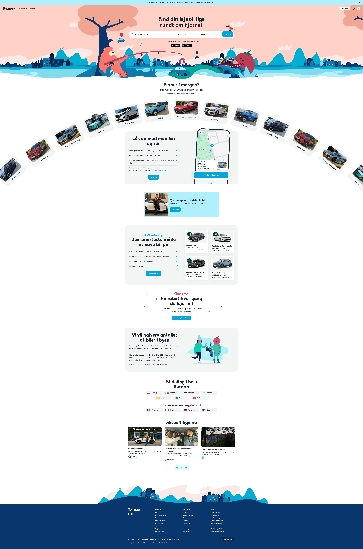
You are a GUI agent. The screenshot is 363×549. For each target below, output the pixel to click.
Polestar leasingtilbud (217, 531)
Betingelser (144, 539)
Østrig (154, 393)
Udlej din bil (345, 8)
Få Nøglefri (186, 526)
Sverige (182, 398)
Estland (191, 393)
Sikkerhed (186, 531)
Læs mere (175, 209)
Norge (208, 410)
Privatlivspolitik (154, 539)
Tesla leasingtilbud (216, 523)
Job (156, 526)
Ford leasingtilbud (216, 526)
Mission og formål (160, 515)
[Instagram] (132, 514)
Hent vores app (160, 520)
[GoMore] (9, 8)
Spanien (164, 398)
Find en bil (153, 177)
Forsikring (186, 529)
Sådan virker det (188, 515)
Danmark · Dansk (228, 539)
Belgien (155, 410)
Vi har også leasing (160, 170)
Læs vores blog (181, 468)
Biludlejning (23, 8)
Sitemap (163, 539)
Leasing (32, 8)
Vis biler (227, 34)
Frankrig (173, 410)
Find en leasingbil (153, 273)
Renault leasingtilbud (217, 520)
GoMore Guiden (160, 531)
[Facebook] (129, 514)
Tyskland (191, 410)
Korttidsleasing (215, 518)
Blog (156, 529)
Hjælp (157, 512)
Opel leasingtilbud (216, 529)
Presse (157, 518)
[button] (360, 2)
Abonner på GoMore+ (181, 318)
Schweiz (200, 398)
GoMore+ (186, 520)
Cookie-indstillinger (173, 539)
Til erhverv (186, 518)
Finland (209, 393)
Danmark (173, 393)
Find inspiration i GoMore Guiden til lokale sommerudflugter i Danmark (180, 2)
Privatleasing (215, 515)
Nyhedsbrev (159, 523)
